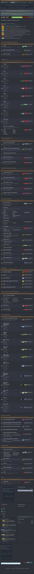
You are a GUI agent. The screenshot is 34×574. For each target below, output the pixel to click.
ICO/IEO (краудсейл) (15, 235)
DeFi (4, 216)
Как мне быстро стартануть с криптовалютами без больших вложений (13, 35)
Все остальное (6, 134)
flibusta (32, 523)
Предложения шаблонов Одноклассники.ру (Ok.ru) (17, 440)
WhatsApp (14, 130)
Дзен (4, 130)
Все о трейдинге (5, 226)
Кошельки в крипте (6, 244)
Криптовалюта (5, 207)
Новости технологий (16, 452)
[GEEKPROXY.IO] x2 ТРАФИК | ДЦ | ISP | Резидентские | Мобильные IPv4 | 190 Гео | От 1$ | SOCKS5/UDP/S (17, 34)
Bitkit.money (27, 482)
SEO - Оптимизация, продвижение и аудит (5, 374)
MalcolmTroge (29, 434)
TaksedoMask (29, 357)
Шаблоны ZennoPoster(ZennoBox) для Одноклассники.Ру (12, 422)
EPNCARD (28, 259)
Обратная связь (8, 568)
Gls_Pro (28, 306)
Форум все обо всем (4, 445)
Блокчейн (14, 216)
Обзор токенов (6, 215)
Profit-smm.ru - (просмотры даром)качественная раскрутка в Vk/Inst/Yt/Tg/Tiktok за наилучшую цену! (17, 31)
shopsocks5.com (31, 342)
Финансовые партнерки (16, 300)
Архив (2, 477)
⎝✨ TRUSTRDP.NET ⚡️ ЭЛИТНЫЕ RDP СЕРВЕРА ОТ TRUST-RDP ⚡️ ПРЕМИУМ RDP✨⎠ (8, 535)
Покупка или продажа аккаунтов (5, 333)
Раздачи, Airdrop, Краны (16, 215)
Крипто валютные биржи (7, 249)
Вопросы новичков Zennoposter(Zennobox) (10, 432)
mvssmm (29, 385)
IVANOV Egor (29, 440)
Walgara (29, 96)
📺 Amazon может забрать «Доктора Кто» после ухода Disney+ (12, 38)
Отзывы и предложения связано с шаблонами (10, 438)
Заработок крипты (6, 239)
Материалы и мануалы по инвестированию (10, 192)
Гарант (18, 2)
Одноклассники (5, 119)
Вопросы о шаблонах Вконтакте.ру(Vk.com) (17, 435)
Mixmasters (29, 263)
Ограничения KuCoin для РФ (29, 249)
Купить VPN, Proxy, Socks (6, 340)
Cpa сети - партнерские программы (9, 295)
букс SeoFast (28, 143)
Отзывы (5, 440)
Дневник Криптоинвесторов (8, 235)
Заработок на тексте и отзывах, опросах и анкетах (11, 148)
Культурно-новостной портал (8, 449)
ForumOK (29, 74)
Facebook (4, 78)
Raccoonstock (29, 335)
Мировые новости (6, 452)
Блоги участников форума (7, 467)
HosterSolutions (30, 366)
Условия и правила (13, 568)
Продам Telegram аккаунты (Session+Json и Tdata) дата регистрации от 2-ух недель (15, 26)
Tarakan (29, 144)
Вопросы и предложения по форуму (9, 49)
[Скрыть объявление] (32, 10)
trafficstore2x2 (29, 281)
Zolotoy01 (28, 287)
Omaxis (29, 393)
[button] (14, 2)
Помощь (26, 568)
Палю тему (5, 463)
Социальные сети (4, 59)
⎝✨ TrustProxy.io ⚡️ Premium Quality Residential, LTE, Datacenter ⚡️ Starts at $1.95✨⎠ (8, 521)
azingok (28, 320)
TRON (14, 214)
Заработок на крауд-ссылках (28, 463)
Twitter (4, 85)
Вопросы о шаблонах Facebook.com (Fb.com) (8, 436)
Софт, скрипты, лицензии (5, 347)
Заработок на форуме (6, 53)
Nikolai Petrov (29, 66)
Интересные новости (7, 453)
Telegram (4, 101)
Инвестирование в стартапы (7, 182)
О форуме (4, 45)
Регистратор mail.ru (27, 426)
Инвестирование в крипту (7, 233)
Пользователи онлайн (21, 504)
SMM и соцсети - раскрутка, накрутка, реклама (6, 383)
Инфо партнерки (15, 301)
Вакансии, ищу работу (5, 391)
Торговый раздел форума (5, 314)
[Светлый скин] (18, 567)
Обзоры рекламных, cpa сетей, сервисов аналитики (10, 291)
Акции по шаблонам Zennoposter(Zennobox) (10, 429)
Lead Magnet (30, 275)
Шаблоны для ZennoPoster (5, 415)
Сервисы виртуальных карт (7, 257)
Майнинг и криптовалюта (7, 252)
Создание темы (27, 50)
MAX (13, 129)
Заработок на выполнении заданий (9, 142)
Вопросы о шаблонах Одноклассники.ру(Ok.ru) (8, 435)
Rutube (5, 129)
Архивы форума (5, 481)
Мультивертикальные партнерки (8, 302)
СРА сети (4, 274)
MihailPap (29, 278)
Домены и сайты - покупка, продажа (6, 355)
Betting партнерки (15, 298)
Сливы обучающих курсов (16, 229)
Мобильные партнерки (7, 301)
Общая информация (6, 277)
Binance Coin (5, 213)
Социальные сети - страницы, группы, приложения (6, 324)
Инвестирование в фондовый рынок (9, 177)
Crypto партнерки (6, 300)
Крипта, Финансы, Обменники (6, 198)
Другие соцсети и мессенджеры (8, 126)
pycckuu (29, 174)
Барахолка (5, 397)
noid (28, 310)
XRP (4, 214)
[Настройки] (16, 567)
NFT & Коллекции (6, 220)
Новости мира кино (16, 453)
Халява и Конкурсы (6, 458)
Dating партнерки (15, 299)
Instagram (4, 93)
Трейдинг (5, 229)
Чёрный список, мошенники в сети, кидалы (10, 318)
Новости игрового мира (7, 456)
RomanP (29, 105)
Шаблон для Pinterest (27, 439)
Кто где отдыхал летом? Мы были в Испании (7, 36)
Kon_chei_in (29, 149)
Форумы (13, 2)
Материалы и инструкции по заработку (9, 161)
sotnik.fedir (28, 254)
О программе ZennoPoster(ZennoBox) (9, 419)
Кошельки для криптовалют (8, 247)
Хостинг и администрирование (6, 363)
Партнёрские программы (7, 271)
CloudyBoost (29, 376)
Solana (14, 213)
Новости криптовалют (6, 202)
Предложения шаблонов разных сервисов (8, 441)
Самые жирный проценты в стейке (29, 234)
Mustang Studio (30, 408)
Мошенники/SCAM (26, 212)
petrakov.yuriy (30, 81)
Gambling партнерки (6, 298)
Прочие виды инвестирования (8, 187)
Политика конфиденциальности (20, 568)
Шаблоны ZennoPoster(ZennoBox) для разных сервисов (12, 426)
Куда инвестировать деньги (7, 172)
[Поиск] (32, 2)
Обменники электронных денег (8, 262)
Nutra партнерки (6, 299)
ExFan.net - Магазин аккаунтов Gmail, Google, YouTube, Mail (12, 27)
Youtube (4, 110)
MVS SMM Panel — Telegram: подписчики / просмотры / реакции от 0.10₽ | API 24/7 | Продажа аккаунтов (17, 30)
